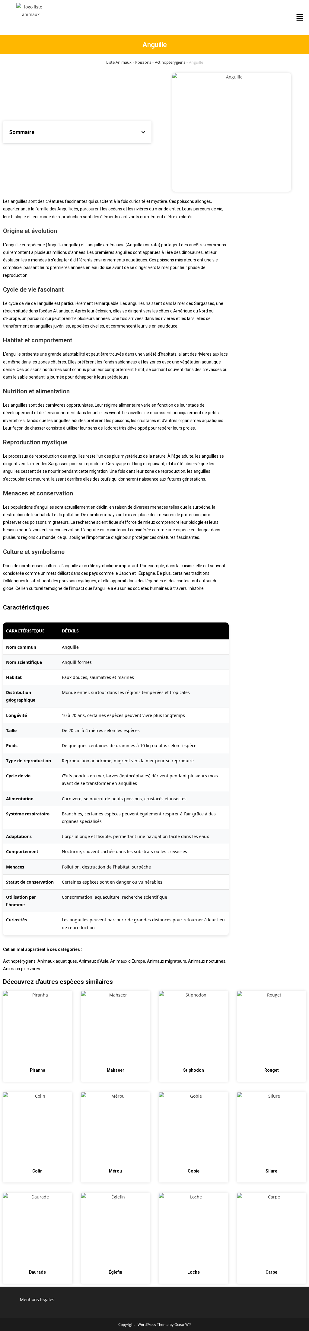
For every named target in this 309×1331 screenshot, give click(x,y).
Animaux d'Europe (127, 961)
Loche (193, 1272)
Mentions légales (37, 1299)
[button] (300, 17)
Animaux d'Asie (93, 961)
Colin (37, 1171)
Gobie (193, 1171)
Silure (271, 1171)
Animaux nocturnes (206, 961)
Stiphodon (193, 1070)
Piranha (37, 1070)
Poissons (143, 62)
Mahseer (115, 1070)
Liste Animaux (119, 62)
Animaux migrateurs (166, 961)
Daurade (37, 1272)
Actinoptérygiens (170, 62)
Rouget (271, 1070)
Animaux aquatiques (57, 961)
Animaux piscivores (21, 968)
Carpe (271, 1272)
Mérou (115, 1171)
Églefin (115, 1272)
